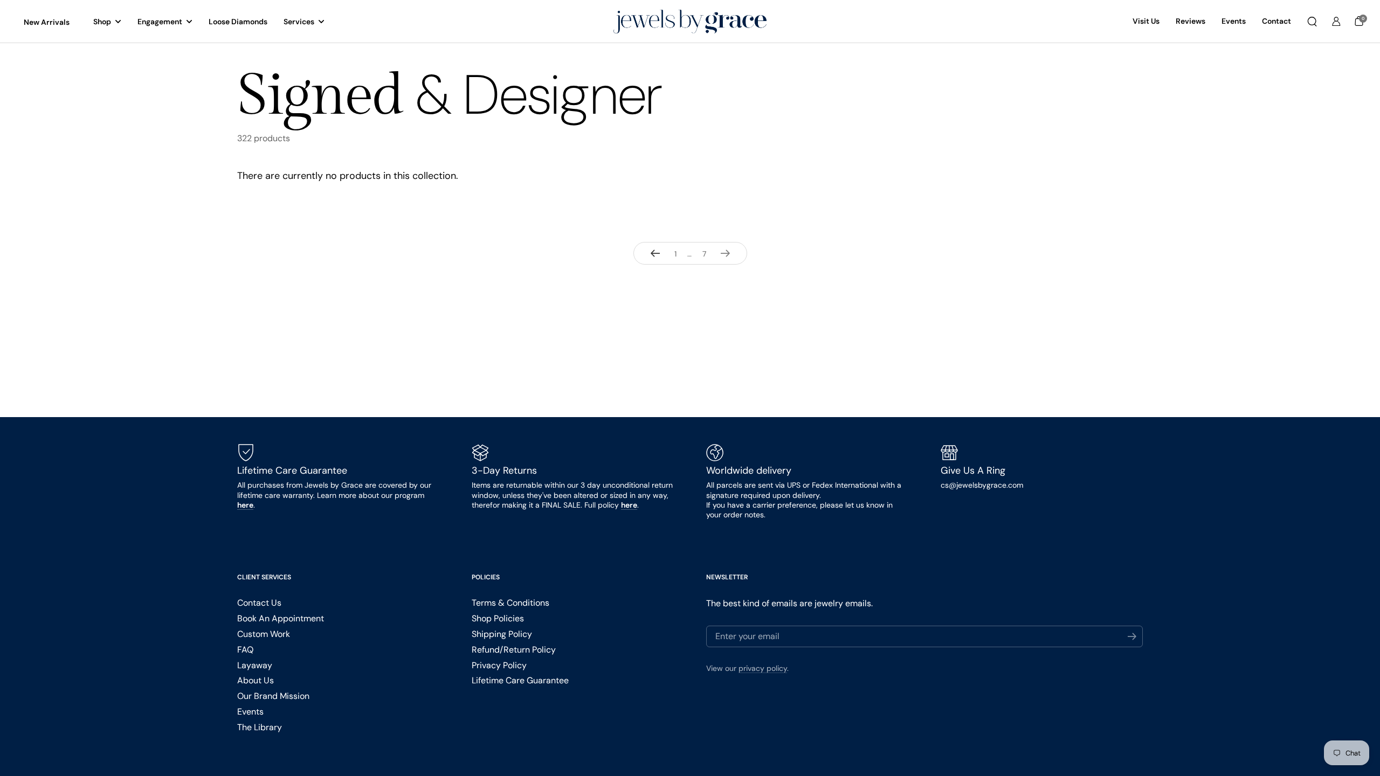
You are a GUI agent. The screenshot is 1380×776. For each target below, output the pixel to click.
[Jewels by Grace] (689, 22)
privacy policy (763, 668)
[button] (1312, 21)
